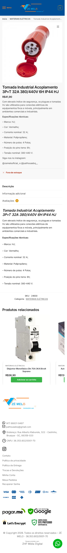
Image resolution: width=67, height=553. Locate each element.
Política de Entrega (12, 465)
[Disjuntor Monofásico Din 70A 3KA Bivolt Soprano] (26, 338)
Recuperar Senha (11, 484)
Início (4, 19)
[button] (59, 8)
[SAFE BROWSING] (39, 513)
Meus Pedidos (9, 480)
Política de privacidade (14, 460)
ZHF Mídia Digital (32, 543)
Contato (6, 455)
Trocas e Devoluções (13, 470)
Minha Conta (8, 475)
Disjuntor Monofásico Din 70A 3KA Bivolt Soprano (26, 370)
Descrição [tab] (8, 186)
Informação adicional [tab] (14, 193)
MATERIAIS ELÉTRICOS (20, 19)
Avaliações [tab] (10, 200)
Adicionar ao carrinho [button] (26, 379)
